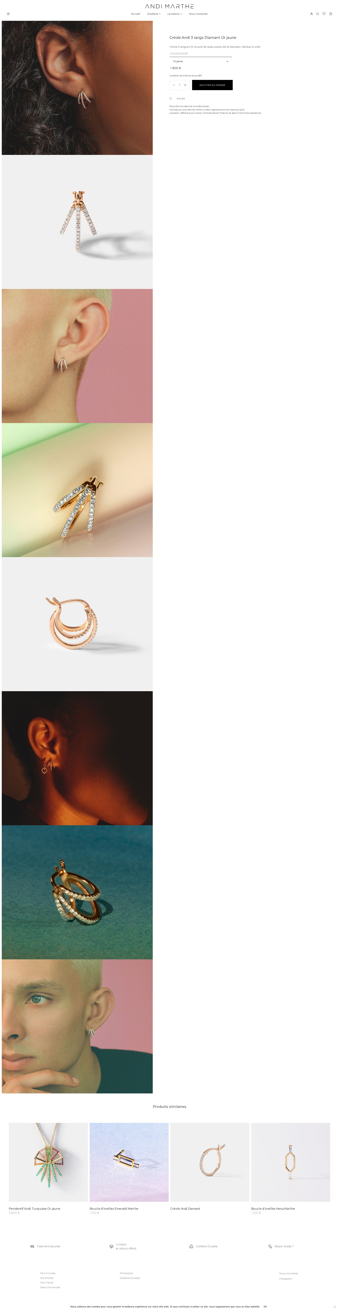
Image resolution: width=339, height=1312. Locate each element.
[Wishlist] (171, 99)
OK (265, 1306)
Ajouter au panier (212, 85)
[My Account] (311, 14)
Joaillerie (152, 14)
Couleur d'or (179, 53)
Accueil (135, 14)
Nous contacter (198, 14)
